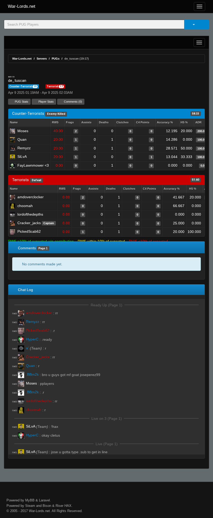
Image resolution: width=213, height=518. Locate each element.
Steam (30, 506)
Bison (47, 506)
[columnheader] (57, 123)
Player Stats (46, 101)
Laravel (44, 500)
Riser (59, 506)
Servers (42, 58)
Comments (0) (72, 101)
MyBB (30, 500)
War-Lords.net (21, 6)
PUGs (55, 58)
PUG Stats (21, 101)
